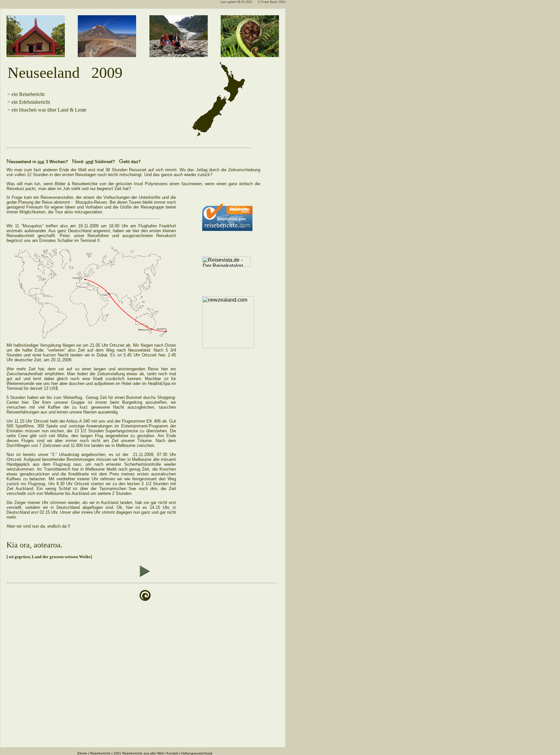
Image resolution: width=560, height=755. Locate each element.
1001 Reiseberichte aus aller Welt (138, 753)
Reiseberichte (100, 753)
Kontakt (172, 753)
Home (82, 753)
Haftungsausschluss (196, 753)
